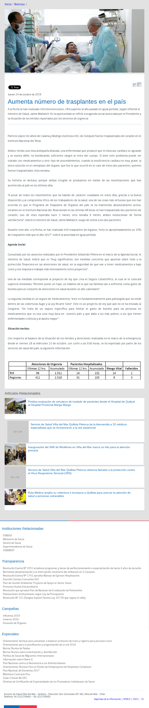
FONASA (7, 536)
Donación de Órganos (14, 623)
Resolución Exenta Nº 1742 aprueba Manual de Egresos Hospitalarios (41, 576)
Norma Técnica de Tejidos (16, 648)
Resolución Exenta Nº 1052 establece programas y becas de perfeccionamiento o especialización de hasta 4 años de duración (72, 568)
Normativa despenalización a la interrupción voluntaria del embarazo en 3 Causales (49, 572)
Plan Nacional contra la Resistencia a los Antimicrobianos (34, 663)
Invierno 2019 (11, 619)
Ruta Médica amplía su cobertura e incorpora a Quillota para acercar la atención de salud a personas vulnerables (79, 494)
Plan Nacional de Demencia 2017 (21, 671)
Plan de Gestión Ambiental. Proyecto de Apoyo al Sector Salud (37, 583)
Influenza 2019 (11, 616)
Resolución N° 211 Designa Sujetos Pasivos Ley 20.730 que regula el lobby (44, 598)
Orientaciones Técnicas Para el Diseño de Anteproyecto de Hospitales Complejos (47, 667)
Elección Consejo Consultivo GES (21, 579)
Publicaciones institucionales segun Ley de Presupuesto (33, 594)
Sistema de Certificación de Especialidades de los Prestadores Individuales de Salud (48, 682)
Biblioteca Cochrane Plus (16, 674)
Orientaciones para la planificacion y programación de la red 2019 (39, 645)
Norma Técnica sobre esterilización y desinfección (30, 652)
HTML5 (126, 699)
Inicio (8, 4)
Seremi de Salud (12, 543)
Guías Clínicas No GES (15, 678)
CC (142, 699)
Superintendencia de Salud (17, 547)
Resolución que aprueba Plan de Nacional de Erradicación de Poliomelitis (42, 590)
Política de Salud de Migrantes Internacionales (28, 656)
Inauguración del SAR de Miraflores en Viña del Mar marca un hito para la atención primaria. (79, 449)
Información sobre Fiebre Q (18, 660)
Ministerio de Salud (13, 539)
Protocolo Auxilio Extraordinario (20, 587)
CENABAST (9, 550)
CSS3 (135, 699)
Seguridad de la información (107, 699)
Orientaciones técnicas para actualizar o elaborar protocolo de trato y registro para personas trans (57, 641)
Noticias (19, 4)
